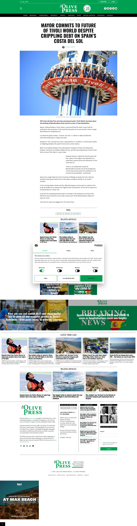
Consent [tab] (44, 250)
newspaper (67, 213)
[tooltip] (105, 8)
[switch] (59, 271)
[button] (75, 408)
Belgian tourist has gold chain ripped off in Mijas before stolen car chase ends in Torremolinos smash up (94, 356)
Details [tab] (68, 250)
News (58, 202)
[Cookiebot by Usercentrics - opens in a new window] (95, 245)
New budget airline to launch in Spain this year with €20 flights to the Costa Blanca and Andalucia (68, 239)
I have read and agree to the (110, 443)
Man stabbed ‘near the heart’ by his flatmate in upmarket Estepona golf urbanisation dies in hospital (86, 240)
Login (113, 1)
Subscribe (103, 1)
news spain (59, 213)
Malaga (71, 20)
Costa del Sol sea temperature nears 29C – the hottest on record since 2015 (122, 356)
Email (102, 431)
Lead (66, 20)
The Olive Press (76, 213)
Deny (45, 278)
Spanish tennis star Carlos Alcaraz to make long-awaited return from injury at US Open (48, 239)
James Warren (71, 47)
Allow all (91, 278)
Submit (109, 449)
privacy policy (109, 444)
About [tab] (92, 250)
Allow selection (68, 278)
